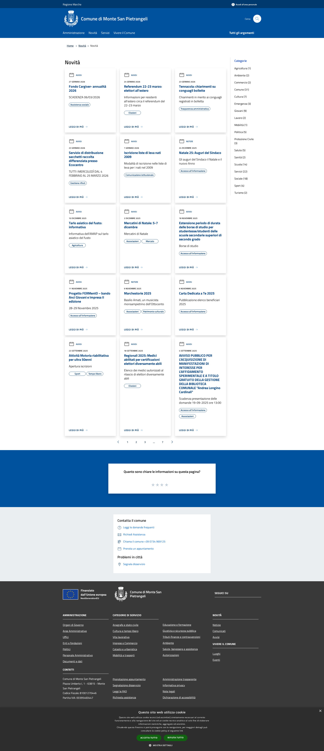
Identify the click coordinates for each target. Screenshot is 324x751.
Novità (82, 46)
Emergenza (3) (242, 104)
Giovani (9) (240, 111)
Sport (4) (239, 186)
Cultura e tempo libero (125, 631)
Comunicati (219, 631)
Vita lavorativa (121, 637)
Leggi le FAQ (120, 691)
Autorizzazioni (171, 655)
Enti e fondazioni (72, 643)
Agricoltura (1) (242, 68)
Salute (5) (239, 150)
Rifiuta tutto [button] (176, 737)
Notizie (189, 141)
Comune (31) (241, 89)
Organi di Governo (73, 625)
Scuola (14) (240, 164)
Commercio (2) (242, 82)
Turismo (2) (240, 193)
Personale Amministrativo (78, 655)
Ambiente (168, 643)
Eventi (216, 660)
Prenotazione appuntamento (129, 679)
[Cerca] (257, 19)
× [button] (320, 711)
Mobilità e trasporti (124, 655)
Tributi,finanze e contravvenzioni (181, 637)
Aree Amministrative (75, 631)
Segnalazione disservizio (127, 685)
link (181, 730)
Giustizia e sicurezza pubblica (179, 631)
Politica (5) (240, 132)
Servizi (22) (240, 171)
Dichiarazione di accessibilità (179, 697)
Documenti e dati (72, 661)
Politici (67, 649)
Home (70, 46)
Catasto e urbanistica (125, 649)
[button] (161, 745)
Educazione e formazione (177, 625)
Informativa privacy (174, 685)
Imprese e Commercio (125, 643)
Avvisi (79, 75)
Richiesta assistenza (124, 697)
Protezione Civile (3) (244, 141)
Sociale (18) (241, 178)
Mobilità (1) (240, 125)
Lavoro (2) (240, 118)
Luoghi (216, 654)
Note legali (169, 691)
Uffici (66, 637)
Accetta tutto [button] (148, 737)
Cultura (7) (240, 97)
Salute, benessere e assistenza (180, 649)
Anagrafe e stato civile (125, 625)
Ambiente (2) (241, 75)
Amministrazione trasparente (179, 679)
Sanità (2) (239, 157)
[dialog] (162, 729)
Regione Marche (72, 4)
